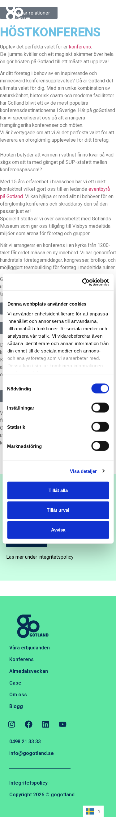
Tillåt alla (58, 490)
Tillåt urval (58, 510)
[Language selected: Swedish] (93, 811)
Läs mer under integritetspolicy (40, 557)
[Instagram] (11, 724)
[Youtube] (62, 724)
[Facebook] (28, 724)
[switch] (100, 408)
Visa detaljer (83, 470)
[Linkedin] (45, 724)
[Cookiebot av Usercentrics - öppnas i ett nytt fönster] (82, 282)
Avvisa (58, 529)
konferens (80, 47)
